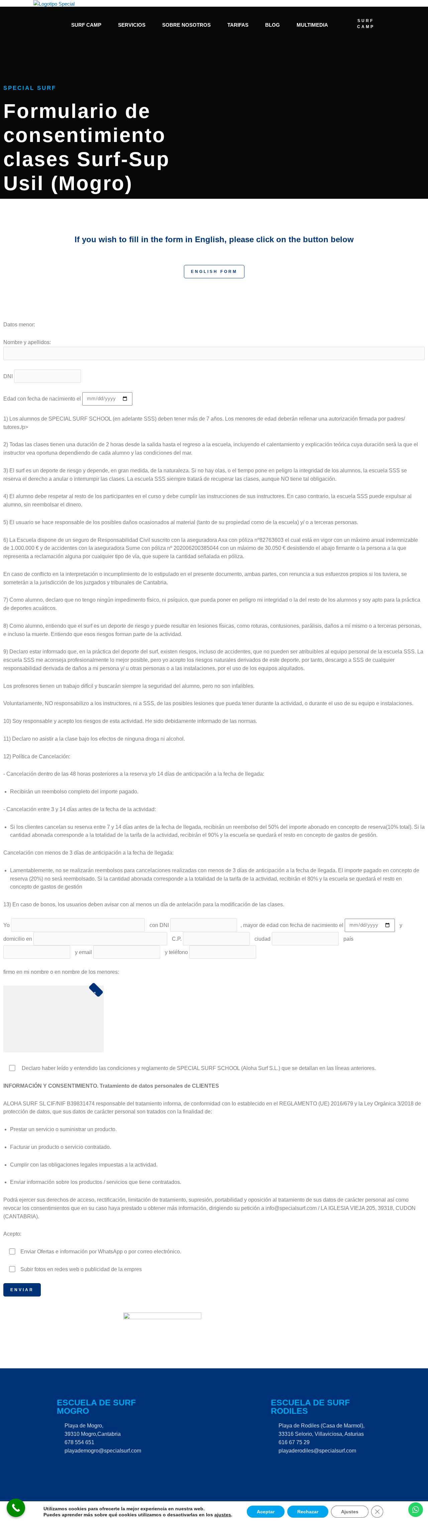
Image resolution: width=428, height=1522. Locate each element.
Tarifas (237, 25)
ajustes (222, 1514)
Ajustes (349, 1511)
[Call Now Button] (16, 1508)
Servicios (131, 25)
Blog (272, 25)
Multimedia (312, 25)
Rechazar (307, 1511)
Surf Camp (86, 25)
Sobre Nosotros (186, 25)
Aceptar (266, 1511)
